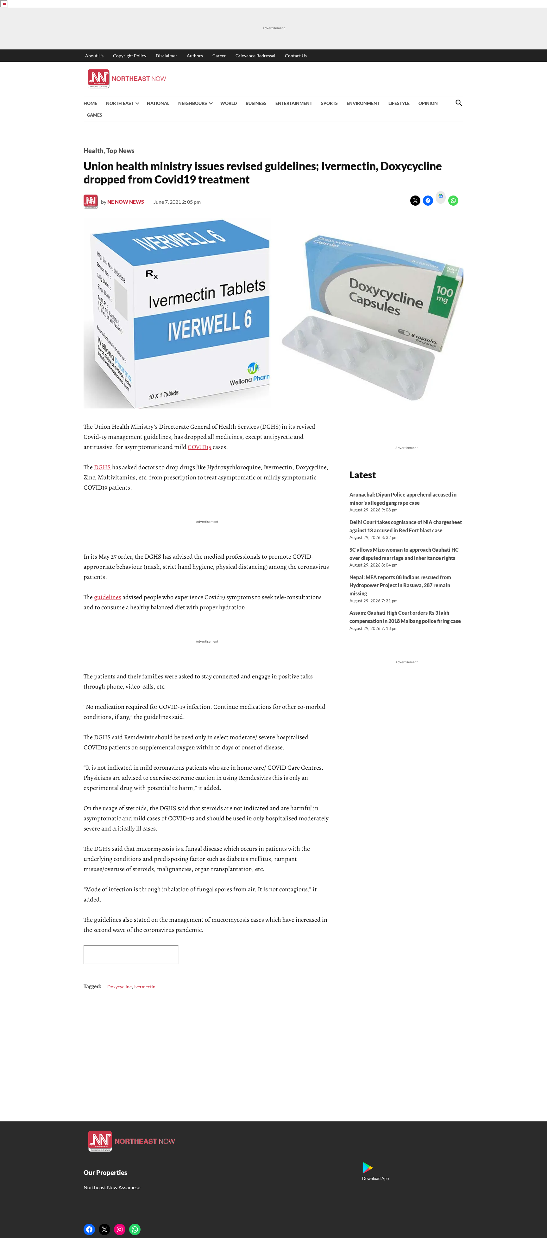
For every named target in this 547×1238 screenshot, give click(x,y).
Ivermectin (144, 986)
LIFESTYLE (399, 103)
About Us (94, 55)
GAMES (94, 115)
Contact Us (296, 55)
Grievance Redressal (255, 55)
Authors (195, 55)
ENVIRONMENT (363, 103)
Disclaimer (166, 55)
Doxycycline (119, 986)
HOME (90, 103)
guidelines (107, 597)
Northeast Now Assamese (112, 1187)
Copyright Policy (129, 55)
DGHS (102, 467)
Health (94, 150)
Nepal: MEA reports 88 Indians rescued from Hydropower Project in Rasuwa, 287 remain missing (400, 585)
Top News (120, 150)
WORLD (228, 103)
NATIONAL (158, 103)
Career (219, 55)
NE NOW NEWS (125, 202)
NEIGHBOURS (192, 103)
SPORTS (329, 103)
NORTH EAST (120, 103)
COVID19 (199, 447)
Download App (375, 1178)
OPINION (428, 103)
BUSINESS (256, 103)
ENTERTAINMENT (293, 103)
